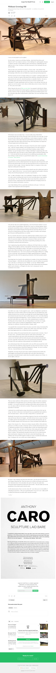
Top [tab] (9, 621)
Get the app (33, 667)
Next (44, 600)
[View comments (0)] (12, 16)
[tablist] (13, 608)
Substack (22, 670)
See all (10, 648)
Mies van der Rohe (25, 88)
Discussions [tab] (16, 621)
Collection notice (35, 665)
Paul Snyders (13, 12)
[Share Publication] (42, 2)
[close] (38, 626)
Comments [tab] (11, 607)
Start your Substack (25, 667)
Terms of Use (33, 641)
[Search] (40, 2)
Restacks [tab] (15, 607)
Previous (12, 600)
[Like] (9, 16)
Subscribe (47, 2)
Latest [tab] (12, 621)
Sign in (52, 2)
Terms (30, 665)
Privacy (27, 665)
